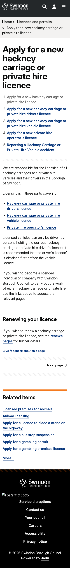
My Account (54, 7)
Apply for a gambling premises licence (34, 449)
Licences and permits (34, 22)
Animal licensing (16, 416)
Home (7, 22)
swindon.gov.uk (18, 6)
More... (8, 458)
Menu (63, 7)
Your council (35, 518)
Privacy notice (35, 542)
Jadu (45, 558)
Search (44, 7)
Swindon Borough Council (35, 483)
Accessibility (35, 534)
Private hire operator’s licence (31, 227)
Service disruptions (35, 502)
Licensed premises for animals (27, 409)
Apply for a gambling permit (25, 442)
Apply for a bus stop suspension (29, 435)
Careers (35, 526)
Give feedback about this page (24, 351)
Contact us (35, 510)
